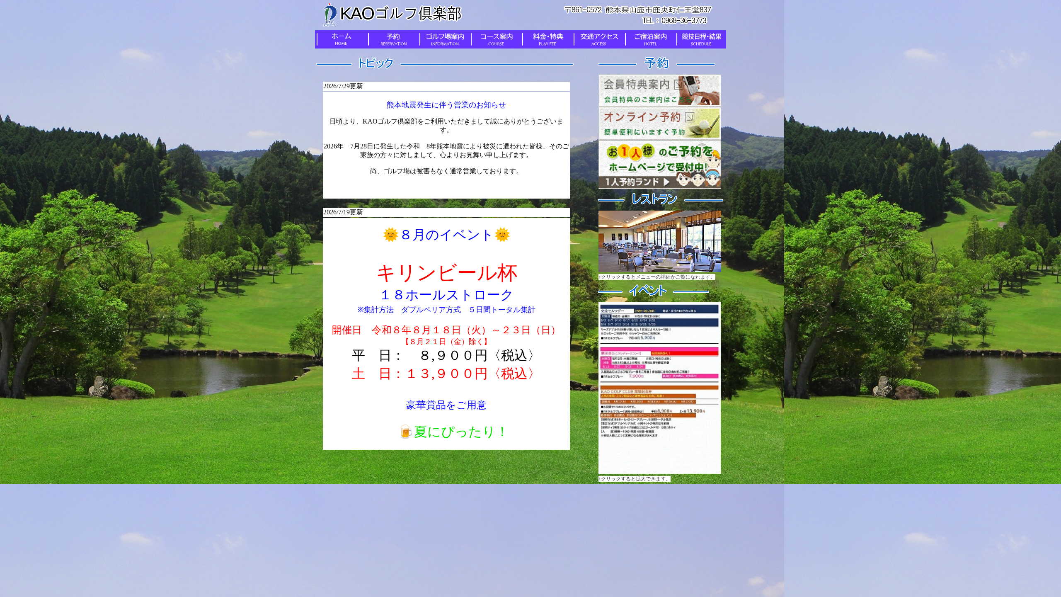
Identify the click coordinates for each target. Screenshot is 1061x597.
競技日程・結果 (700, 39)
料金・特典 (546, 39)
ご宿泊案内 (649, 39)
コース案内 (495, 39)
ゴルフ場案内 (443, 39)
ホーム (340, 39)
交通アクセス (597, 39)
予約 (392, 39)
